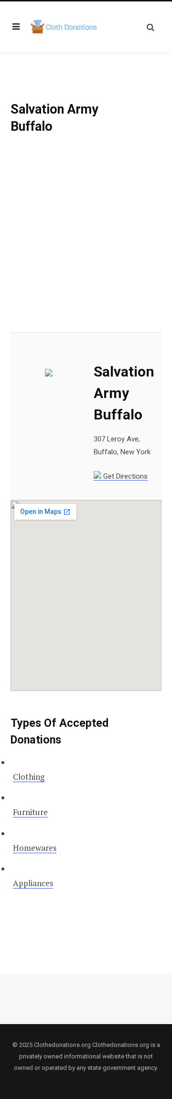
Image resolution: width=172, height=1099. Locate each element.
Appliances (33, 883)
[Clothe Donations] (64, 27)
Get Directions (124, 476)
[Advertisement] (86, 242)
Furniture (30, 811)
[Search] (150, 27)
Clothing (28, 776)
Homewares (34, 847)
